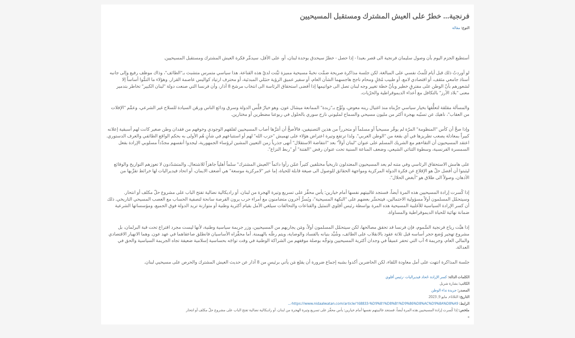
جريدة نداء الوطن (444, 290)
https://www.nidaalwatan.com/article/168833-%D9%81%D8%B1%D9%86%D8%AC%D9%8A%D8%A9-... (373, 303)
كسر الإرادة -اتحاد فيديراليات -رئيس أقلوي (416, 276)
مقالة (456, 27)
